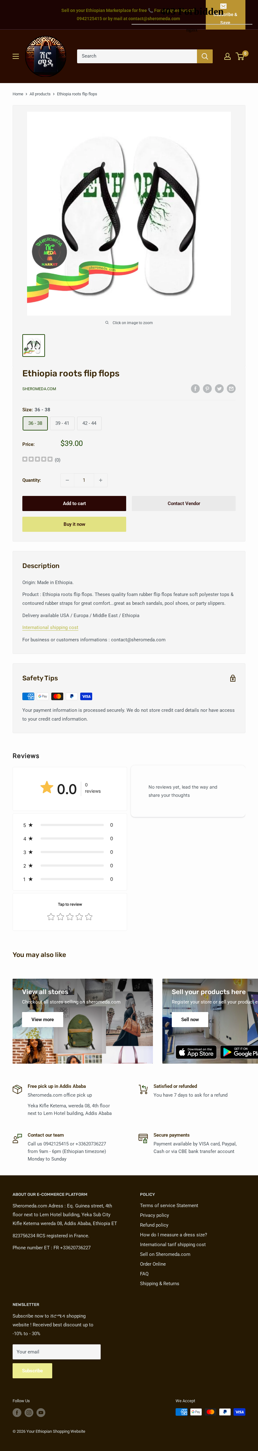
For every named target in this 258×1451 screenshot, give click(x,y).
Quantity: (31, 480)
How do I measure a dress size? (173, 1235)
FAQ (144, 1274)
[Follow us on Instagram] (29, 1412)
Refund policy (154, 1225)
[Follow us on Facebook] (17, 1412)
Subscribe (32, 1371)
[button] (70, 825)
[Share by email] (231, 388)
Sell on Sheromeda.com (165, 1254)
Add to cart (74, 503)
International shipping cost (50, 627)
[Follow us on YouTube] (40, 1412)
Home (18, 94)
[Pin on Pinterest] (207, 388)
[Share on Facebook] (195, 388)
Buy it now (74, 524)
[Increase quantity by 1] (100, 480)
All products (40, 94)
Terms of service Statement (169, 1205)
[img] (37, 460)
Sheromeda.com (39, 388)
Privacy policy (154, 1215)
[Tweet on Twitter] (219, 388)
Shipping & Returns (159, 1283)
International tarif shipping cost (173, 1244)
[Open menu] (16, 56)
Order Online (153, 1264)
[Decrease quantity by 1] (67, 480)
